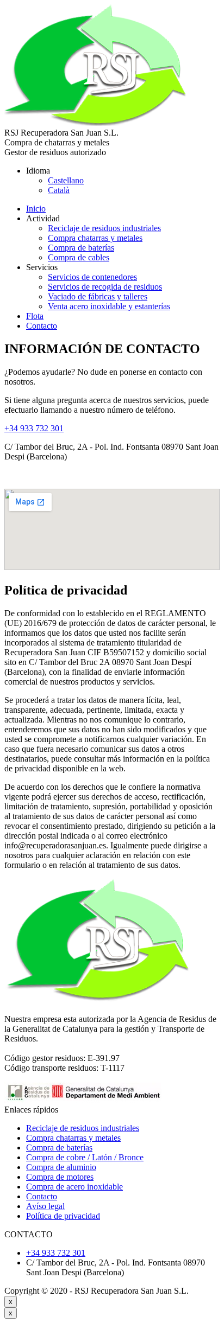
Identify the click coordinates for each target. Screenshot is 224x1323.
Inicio (36, 208)
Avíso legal (45, 1206)
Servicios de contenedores (92, 277)
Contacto (41, 325)
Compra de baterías (81, 247)
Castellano (66, 180)
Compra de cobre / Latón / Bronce (85, 1157)
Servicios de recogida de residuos (105, 286)
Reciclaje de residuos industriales (104, 228)
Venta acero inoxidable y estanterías (109, 306)
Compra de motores (60, 1176)
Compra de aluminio (61, 1167)
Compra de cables (78, 257)
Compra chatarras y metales (95, 237)
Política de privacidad (63, 1215)
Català (59, 190)
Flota (34, 316)
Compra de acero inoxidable (74, 1186)
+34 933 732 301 (34, 428)
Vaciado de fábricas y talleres (97, 296)
